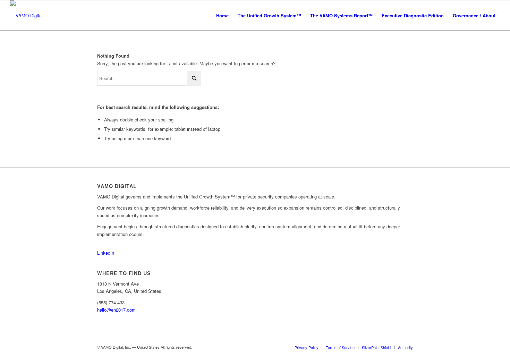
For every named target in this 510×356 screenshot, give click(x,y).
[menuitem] (222, 15)
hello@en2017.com (116, 309)
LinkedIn (105, 252)
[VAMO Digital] (26, 15)
